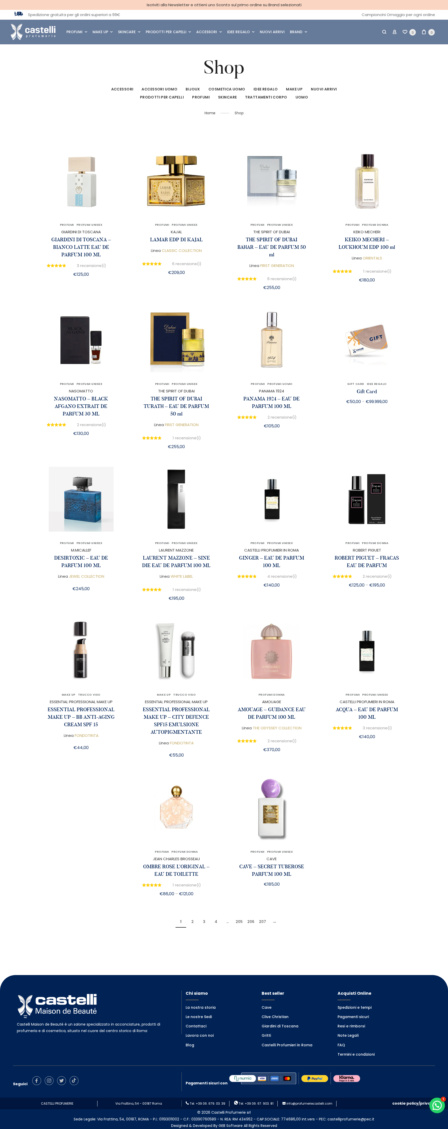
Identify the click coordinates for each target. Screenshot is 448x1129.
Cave (266, 1007)
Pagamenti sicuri (353, 1016)
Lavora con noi (200, 1035)
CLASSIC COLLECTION (182, 250)
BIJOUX (193, 89)
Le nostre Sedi (199, 1016)
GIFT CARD (355, 384)
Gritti (266, 1035)
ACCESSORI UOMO (159, 89)
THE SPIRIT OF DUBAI (271, 232)
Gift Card (367, 391)
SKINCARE (127, 31)
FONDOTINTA (87, 735)
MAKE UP (100, 31)
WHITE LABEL (182, 576)
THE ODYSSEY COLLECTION (277, 728)
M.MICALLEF (81, 550)
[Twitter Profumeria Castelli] (63, 1083)
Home (210, 113)
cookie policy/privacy (413, 1103)
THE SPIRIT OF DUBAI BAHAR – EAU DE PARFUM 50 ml (271, 247)
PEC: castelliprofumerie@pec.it (346, 1119)
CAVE (272, 859)
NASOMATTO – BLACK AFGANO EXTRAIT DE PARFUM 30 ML (81, 406)
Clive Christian (275, 1016)
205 (239, 921)
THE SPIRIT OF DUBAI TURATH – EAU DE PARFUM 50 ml (176, 406)
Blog (190, 1045)
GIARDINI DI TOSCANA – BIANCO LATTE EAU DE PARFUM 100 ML (81, 247)
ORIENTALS (372, 258)
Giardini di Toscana (280, 1026)
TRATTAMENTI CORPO (266, 97)
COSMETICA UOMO (226, 89)
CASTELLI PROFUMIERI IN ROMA (271, 550)
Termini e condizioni (356, 1054)
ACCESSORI (206, 31)
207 (262, 921)
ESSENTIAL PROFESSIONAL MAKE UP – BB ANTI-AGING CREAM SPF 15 (81, 717)
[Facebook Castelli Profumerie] (38, 1083)
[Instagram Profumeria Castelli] (50, 1083)
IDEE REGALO (238, 31)
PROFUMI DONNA (375, 225)
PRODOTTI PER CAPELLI (166, 31)
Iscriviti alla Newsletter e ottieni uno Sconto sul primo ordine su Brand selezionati (224, 5)
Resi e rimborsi (351, 1026)
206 (250, 921)
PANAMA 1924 (271, 391)
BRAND (296, 31)
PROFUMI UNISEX (89, 225)
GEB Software (231, 1125)
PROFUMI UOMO (279, 384)
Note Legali (348, 1035)
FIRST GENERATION (277, 265)
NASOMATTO (81, 391)
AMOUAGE (271, 701)
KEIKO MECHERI (366, 232)
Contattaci (196, 1026)
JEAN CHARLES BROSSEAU (176, 859)
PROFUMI (74, 31)
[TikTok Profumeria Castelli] (75, 1083)
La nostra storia (201, 1007)
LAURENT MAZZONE (176, 550)
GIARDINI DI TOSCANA (81, 232)
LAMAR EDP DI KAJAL (176, 239)
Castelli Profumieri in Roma (287, 1045)
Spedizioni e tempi (355, 1007)
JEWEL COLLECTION (86, 576)
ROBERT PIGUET (367, 550)
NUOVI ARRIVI (272, 31)
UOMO (302, 97)
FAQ (341, 1045)
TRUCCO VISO (89, 695)
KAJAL (176, 232)
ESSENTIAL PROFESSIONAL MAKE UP (81, 701)
